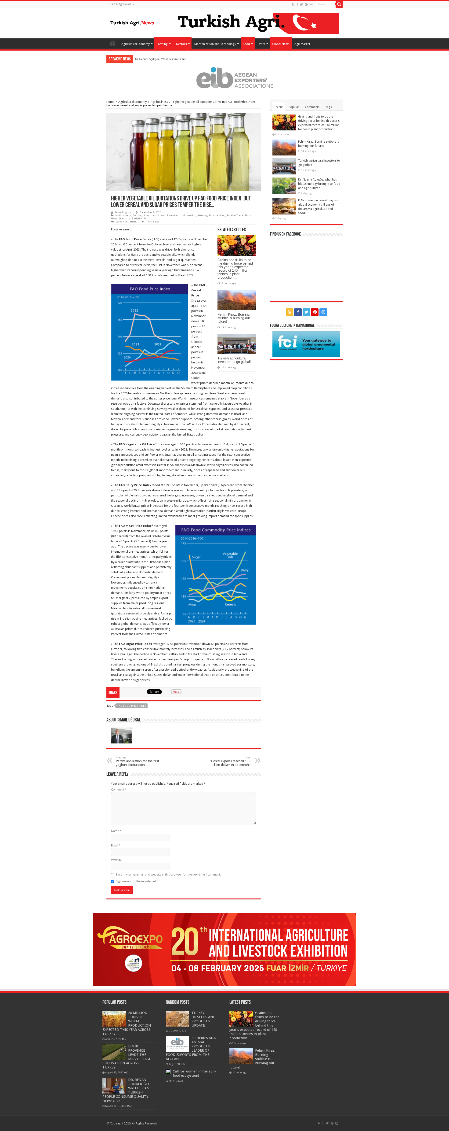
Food (246, 44)
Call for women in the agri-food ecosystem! (195, 1073)
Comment (119, 789)
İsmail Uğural (123, 212)
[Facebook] (297, 4)
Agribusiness (159, 101)
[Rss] (293, 4)
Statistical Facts (140, 218)
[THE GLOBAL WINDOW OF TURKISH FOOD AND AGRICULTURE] (132, 22)
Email (115, 845)
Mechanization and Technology (215, 44)
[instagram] (311, 4)
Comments (312, 107)
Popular (294, 107)
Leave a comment (126, 221)
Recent (278, 107)
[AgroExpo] (224, 949)
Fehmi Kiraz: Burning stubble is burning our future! (233, 317)
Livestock (181, 44)
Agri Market (302, 44)
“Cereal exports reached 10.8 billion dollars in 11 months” (230, 761)
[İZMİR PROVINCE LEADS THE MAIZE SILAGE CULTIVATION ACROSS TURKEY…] (114, 1052)
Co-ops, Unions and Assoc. (149, 215)
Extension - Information (181, 215)
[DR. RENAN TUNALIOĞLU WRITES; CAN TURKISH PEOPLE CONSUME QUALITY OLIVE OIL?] (114, 1086)
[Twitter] (302, 4)
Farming (162, 44)
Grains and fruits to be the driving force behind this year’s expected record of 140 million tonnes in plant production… (235, 268)
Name (116, 831)
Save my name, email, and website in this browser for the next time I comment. (168, 874)
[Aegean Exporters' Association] (224, 77)
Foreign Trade (235, 215)
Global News (280, 44)
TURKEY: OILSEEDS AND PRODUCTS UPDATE (204, 1019)
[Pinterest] (306, 4)
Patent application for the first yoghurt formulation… (137, 761)
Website (116, 860)
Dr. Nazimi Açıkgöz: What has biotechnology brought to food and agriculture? (184, 59)
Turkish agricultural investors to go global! (234, 360)
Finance (213, 215)
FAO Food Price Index (132, 705)
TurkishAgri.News (120, 4)
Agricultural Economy (135, 44)
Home (112, 43)
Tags (328, 107)
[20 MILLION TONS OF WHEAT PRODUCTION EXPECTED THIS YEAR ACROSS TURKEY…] (114, 1019)
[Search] (339, 4)
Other (261, 44)
